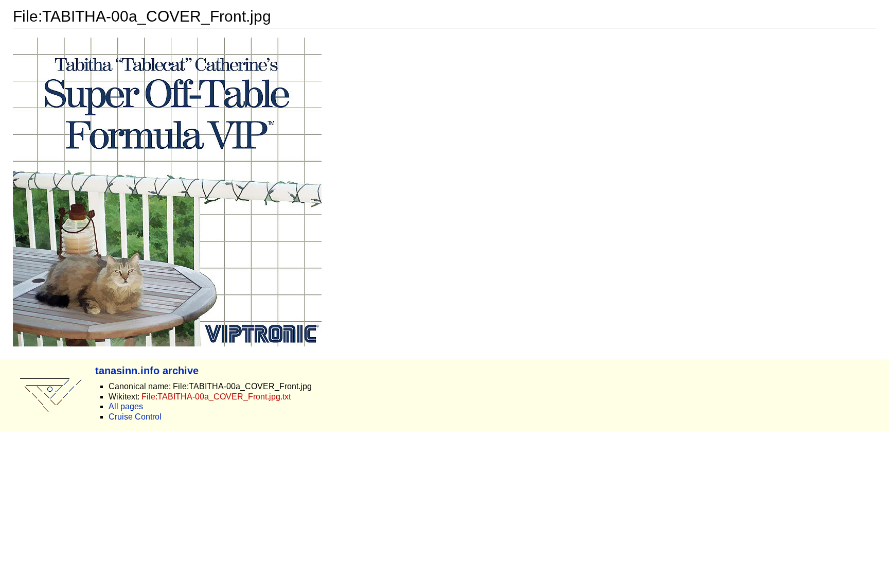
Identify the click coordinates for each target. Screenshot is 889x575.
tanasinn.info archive (147, 370)
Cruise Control (135, 416)
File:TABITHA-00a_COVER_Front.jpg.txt (216, 396)
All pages (126, 406)
